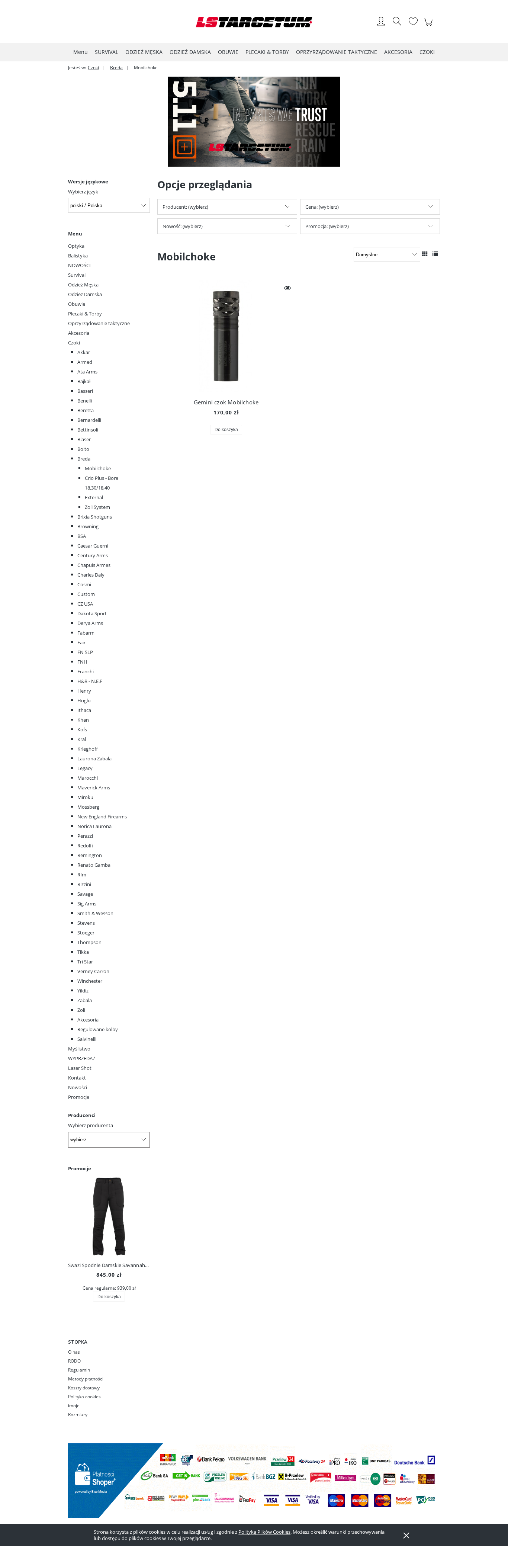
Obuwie (76, 304)
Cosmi (84, 584)
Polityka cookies (84, 1396)
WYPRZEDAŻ (81, 1058)
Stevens (86, 923)
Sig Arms (86, 903)
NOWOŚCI (79, 265)
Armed (84, 362)
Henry (84, 690)
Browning (88, 526)
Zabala (84, 1000)
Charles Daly (91, 574)
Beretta (85, 410)
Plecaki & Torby (85, 313)
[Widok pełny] (435, 253)
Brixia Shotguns (94, 516)
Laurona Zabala (94, 758)
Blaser (84, 439)
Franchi (85, 671)
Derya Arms (90, 623)
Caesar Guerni (92, 545)
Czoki (74, 342)
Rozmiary (77, 1414)
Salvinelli (86, 1039)
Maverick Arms (93, 787)
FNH (82, 661)
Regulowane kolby (97, 1029)
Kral (81, 739)
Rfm (81, 874)
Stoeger (85, 932)
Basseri (85, 391)
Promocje (78, 1097)
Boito (83, 449)
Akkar (83, 352)
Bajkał (83, 381)
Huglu (84, 700)
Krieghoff (87, 748)
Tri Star (85, 961)
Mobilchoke (98, 468)
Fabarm (85, 632)
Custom (86, 594)
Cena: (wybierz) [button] (322, 206)
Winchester (89, 981)
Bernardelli (89, 420)
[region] (254, 121)
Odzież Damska (85, 294)
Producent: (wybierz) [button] (185, 206)
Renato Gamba (93, 865)
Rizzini (84, 884)
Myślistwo (79, 1048)
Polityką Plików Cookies (264, 1532)
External (94, 497)
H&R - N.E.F (89, 681)
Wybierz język (83, 191)
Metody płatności (85, 1379)
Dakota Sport (92, 613)
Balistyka (78, 255)
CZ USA (85, 603)
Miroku (85, 797)
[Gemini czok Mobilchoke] (226, 336)
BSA (81, 536)
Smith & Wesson (95, 913)
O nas (74, 1352)
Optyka (76, 246)
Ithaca (84, 710)
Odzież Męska (83, 284)
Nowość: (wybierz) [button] (183, 226)
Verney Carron (93, 971)
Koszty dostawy (84, 1388)
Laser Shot (79, 1068)
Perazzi (85, 836)
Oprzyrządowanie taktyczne (99, 323)
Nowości (77, 1087)
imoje (74, 1405)
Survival (77, 275)
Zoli (81, 1010)
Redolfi (85, 845)
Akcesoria (78, 333)
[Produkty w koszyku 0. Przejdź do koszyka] (429, 26)
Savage (85, 894)
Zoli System (97, 507)
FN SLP (85, 652)
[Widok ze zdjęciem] (425, 253)
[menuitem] (80, 52)
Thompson (89, 942)
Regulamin (79, 1370)
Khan (83, 719)
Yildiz (83, 990)
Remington (89, 855)
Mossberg (88, 807)
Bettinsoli (87, 429)
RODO (74, 1361)
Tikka (83, 952)
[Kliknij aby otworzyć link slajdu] (254, 121)
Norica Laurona (94, 826)
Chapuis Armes (93, 565)
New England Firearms (102, 816)
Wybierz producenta (90, 1125)
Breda (83, 458)
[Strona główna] (254, 22)
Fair (81, 642)
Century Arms (92, 555)
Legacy (85, 768)
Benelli (84, 400)
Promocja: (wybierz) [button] (327, 226)
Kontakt (77, 1077)
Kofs (82, 729)
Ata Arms (87, 371)
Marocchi (87, 777)
